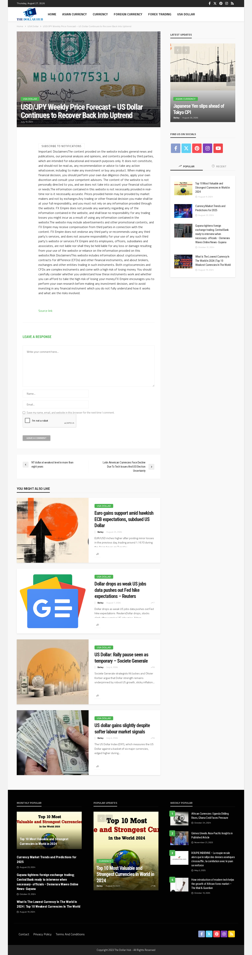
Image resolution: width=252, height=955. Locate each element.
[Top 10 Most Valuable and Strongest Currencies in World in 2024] (183, 188)
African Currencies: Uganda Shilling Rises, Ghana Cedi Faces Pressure (210, 816)
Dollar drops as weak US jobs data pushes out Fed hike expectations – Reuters (120, 590)
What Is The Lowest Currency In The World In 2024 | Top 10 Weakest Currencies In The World (213, 261)
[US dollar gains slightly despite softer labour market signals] (53, 742)
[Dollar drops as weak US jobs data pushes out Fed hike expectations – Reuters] (53, 601)
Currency (100, 14)
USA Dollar (186, 14)
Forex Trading (159, 14)
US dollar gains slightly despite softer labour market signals (122, 729)
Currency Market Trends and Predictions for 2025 (210, 208)
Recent (221, 166)
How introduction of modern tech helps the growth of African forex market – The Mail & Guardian (212, 884)
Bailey (100, 532)
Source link (45, 310)
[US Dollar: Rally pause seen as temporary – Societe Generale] (53, 671)
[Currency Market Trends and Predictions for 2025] (183, 211)
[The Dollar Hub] (30, 14)
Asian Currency (74, 14)
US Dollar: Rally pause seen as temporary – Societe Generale (121, 658)
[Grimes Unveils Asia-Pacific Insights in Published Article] (179, 838)
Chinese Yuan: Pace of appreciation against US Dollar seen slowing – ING (200, 106)
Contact (24, 934)
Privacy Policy (42, 934)
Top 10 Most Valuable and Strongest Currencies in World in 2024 (212, 187)
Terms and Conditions (70, 934)
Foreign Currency (128, 14)
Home (52, 14)
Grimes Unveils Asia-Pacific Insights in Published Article (212, 835)
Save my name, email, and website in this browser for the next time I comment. (70, 412)
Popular (189, 166)
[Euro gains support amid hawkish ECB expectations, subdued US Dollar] (53, 530)
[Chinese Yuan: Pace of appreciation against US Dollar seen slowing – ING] (202, 82)
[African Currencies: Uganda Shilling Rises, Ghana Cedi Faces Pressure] (179, 818)
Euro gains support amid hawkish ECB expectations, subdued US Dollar (123, 519)
